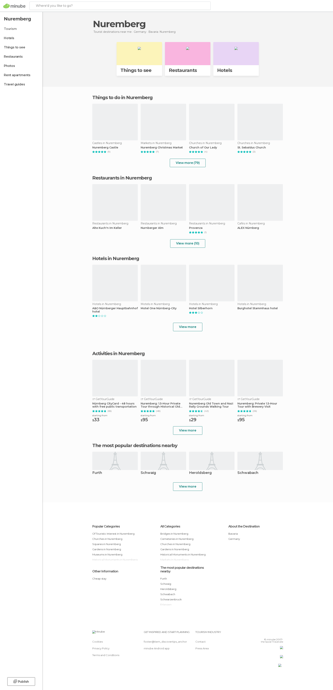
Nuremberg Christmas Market (162, 147)
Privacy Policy (100, 648)
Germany (234, 538)
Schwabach (247, 473)
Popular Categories (106, 526)
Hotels (9, 38)
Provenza (196, 228)
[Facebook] (261, 633)
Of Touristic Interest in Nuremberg (113, 533)
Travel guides (14, 84)
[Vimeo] (274, 633)
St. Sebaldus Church (251, 147)
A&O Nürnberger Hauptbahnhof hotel (115, 310)
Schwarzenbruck (171, 599)
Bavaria (233, 533)
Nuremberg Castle (105, 147)
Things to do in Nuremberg (122, 97)
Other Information (105, 571)
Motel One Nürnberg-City (159, 308)
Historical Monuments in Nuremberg (183, 554)
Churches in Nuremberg (107, 538)
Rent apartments (17, 75)
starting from (99, 415)
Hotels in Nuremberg (115, 258)
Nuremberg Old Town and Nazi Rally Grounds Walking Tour (211, 405)
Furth (97, 473)
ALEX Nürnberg (248, 228)
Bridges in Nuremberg (174, 533)
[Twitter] (267, 633)
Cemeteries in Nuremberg (176, 538)
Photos (9, 66)
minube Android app (157, 648)
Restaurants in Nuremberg (122, 178)
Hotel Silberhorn (201, 308)
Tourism (10, 29)
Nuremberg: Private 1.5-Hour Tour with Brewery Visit (257, 405)
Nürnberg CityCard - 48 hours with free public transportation (114, 405)
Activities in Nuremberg (118, 353)
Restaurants (13, 56)
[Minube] (14, 6)
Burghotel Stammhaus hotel (257, 308)
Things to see (14, 47)
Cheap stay (99, 578)
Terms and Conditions (105, 655)
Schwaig (148, 473)
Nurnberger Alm (152, 228)
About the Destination (244, 526)
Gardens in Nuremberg (106, 549)
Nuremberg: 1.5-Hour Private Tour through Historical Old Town (160, 405)
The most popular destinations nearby (134, 445)
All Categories (170, 526)
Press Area (202, 648)
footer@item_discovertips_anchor (165, 641)
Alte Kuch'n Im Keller (107, 228)
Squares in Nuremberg (106, 544)
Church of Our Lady (203, 147)
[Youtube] (280, 633)
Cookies (97, 641)
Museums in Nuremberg (107, 554)
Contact (200, 641)
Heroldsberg (200, 473)
